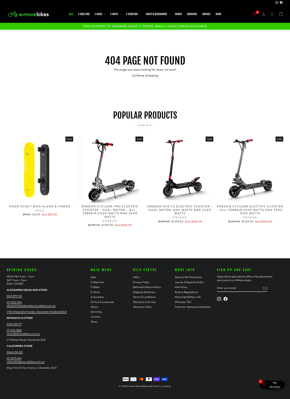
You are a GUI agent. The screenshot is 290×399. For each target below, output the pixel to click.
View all (145, 125)
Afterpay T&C (183, 302)
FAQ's (136, 277)
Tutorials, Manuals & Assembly (193, 306)
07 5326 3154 (14, 302)
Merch (178, 14)
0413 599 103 (14, 296)
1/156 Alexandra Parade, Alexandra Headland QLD (37, 311)
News (218, 14)
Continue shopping (145, 75)
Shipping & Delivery (144, 292)
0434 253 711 (14, 324)
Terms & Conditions (144, 297)
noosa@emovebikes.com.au (23, 333)
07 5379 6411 (14, 358)
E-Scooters (132, 14)
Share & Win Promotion (188, 277)
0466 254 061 (15, 352)
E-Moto (114, 14)
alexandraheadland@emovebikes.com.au (31, 305)
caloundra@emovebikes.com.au (26, 361)
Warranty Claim (142, 306)
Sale (71, 14)
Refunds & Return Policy (147, 287)
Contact (206, 14)
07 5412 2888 (14, 330)
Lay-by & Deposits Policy (189, 282)
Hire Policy (181, 287)
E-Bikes (99, 14)
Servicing (192, 14)
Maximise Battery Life (188, 297)
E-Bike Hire (84, 14)
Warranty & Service (144, 302)
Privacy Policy (141, 282)
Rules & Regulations (186, 292)
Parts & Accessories (156, 14)
